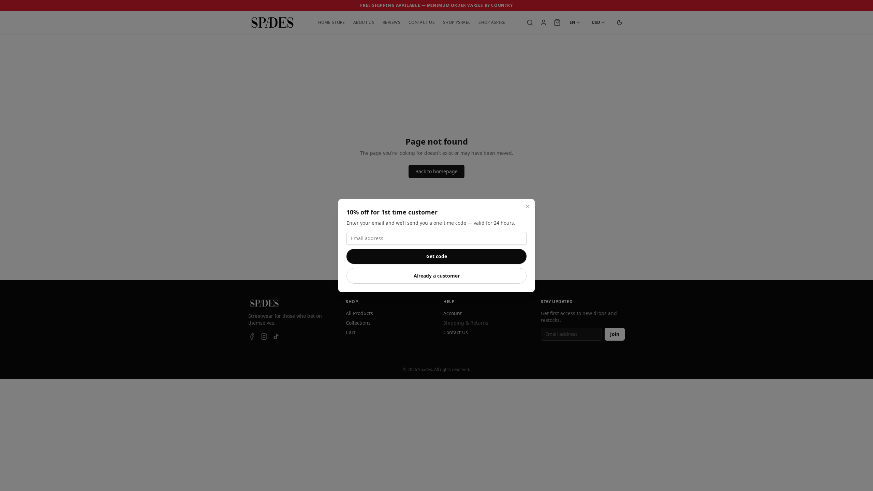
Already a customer (437, 275)
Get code (436, 256)
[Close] (527, 206)
